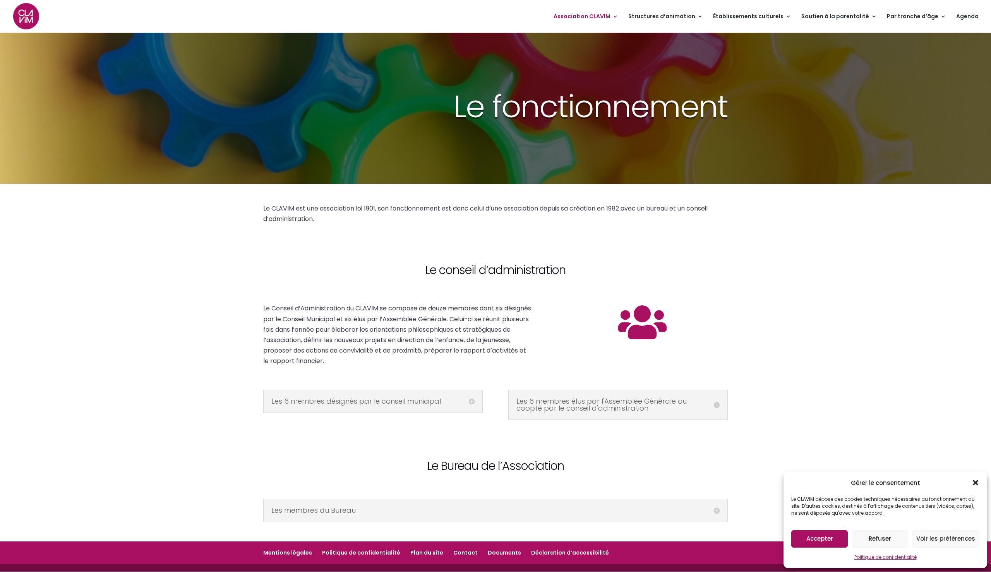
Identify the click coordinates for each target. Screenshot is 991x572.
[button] (975, 482)
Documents (504, 553)
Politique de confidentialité (885, 557)
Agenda (967, 17)
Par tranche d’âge (912, 17)
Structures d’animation (661, 17)
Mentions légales (287, 553)
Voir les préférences (945, 538)
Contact (465, 553)
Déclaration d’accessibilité (570, 553)
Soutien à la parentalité (835, 17)
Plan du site (426, 553)
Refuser (880, 538)
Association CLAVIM (582, 17)
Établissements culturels (748, 17)
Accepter (819, 538)
